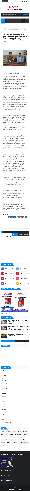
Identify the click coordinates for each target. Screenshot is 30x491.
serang (3, 414)
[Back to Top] (15, 487)
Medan (3, 406)
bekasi (3, 378)
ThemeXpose (18, 489)
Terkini (3, 425)
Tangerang (4, 419)
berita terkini (5, 383)
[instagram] (25, 1)
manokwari (4, 404)
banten (3, 373)
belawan (4, 380)
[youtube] (23, 1)
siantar (3, 417)
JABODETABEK (4, 388)
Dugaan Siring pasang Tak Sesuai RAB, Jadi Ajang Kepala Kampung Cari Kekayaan (18, 322)
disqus (20, 234)
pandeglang (4, 412)
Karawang (4, 399)
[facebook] (19, 1)
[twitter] (21, 1)
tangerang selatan (6, 422)
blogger (15, 234)
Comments (22, 341)
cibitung (4, 386)
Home (4, 28)
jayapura (4, 396)
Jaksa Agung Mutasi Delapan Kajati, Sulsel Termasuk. (17, 335)
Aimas (3, 370)
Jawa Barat (4, 393)
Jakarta (3, 391)
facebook (26, 234)
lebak (3, 401)
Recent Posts (7, 341)
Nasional (4, 409)
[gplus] (27, 1)
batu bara (4, 375)
